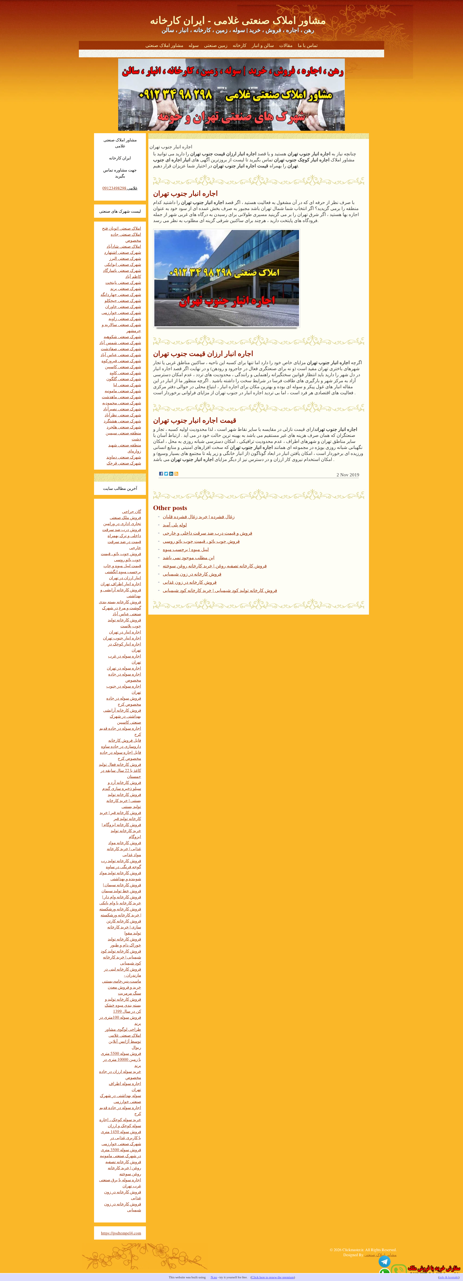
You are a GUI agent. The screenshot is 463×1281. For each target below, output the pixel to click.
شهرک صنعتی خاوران (123, 306)
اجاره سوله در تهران (124, 668)
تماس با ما (308, 45)
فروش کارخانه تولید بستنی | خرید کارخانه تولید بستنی (123, 800)
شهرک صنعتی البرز (125, 258)
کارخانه (239, 45)
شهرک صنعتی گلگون (123, 378)
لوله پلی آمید (175, 525)
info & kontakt (448, 1277)
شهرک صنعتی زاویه (125, 318)
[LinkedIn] (171, 474)
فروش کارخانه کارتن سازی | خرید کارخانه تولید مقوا (123, 927)
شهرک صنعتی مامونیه (123, 391)
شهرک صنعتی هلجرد (124, 427)
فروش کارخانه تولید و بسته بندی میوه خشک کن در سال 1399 (123, 1005)
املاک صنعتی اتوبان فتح (121, 228)
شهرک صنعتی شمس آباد (120, 342)
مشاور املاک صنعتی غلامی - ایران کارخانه (238, 20)
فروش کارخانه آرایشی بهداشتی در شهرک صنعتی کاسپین (122, 716)
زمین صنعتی (215, 45)
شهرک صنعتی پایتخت (123, 282)
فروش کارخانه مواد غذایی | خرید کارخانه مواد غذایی (124, 848)
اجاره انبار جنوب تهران (122, 638)
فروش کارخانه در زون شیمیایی (192, 574)
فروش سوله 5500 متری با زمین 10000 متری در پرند (121, 1059)
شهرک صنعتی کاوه (125, 372)
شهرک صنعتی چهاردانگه (121, 294)
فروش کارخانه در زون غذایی (190, 582)
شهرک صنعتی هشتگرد (122, 421)
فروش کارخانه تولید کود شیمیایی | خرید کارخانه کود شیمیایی (220, 590)
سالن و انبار (263, 45)
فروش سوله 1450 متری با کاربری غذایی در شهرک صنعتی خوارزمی (121, 1137)
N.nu (214, 1277)
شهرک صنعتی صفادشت (121, 348)
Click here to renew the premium (273, 1277)
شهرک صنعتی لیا (127, 385)
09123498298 (114, 188)
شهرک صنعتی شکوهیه (122, 336)
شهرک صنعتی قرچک (124, 463)
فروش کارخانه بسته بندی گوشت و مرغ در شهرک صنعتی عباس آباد (120, 608)
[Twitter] (166, 474)
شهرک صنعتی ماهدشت (121, 397)
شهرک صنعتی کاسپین (123, 366)
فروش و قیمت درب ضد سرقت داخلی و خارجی (207, 533)
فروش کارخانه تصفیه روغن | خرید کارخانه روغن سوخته (215, 566)
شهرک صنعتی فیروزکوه (121, 360)
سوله (194, 45)
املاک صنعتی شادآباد (124, 246)
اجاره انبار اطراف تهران (121, 583)
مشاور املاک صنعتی (164, 45)
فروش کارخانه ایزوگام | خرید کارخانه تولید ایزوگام (121, 830)
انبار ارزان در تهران (125, 577)
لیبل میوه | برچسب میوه (186, 549)
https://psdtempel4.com (121, 1233)
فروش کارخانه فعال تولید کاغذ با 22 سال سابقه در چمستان (120, 770)
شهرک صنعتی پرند (125, 288)
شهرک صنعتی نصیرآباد (122, 409)
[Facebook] (161, 474)
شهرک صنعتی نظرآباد (123, 415)
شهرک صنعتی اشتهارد (122, 252)
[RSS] (176, 474)
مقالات (286, 45)
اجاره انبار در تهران (125, 632)
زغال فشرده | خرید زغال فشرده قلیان (199, 516)
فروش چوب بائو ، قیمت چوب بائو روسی (201, 541)
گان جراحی (131, 511)
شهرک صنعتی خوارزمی (121, 312)
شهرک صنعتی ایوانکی (122, 264)
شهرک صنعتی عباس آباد (121, 354)
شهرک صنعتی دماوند (123, 457)
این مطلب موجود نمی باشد (188, 557)
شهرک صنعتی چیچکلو (123, 300)
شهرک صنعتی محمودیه (121, 403)
